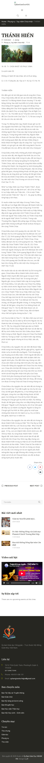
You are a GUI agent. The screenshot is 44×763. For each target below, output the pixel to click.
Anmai (17, 40)
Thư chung (6, 731)
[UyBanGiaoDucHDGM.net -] (22, 4)
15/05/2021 (7, 40)
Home (4, 21)
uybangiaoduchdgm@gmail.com (22, 678)
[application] (22, 573)
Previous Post (11, 486)
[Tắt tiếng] (37, 583)
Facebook (30, 467)
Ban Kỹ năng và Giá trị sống (12, 701)
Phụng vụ (11, 21)
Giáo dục (5, 734)
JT (27, 759)
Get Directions (10, 670)
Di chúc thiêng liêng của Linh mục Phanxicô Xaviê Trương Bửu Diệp (26, 532)
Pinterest (40, 467)
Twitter (35, 467)
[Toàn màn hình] (40, 583)
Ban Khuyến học (8, 705)
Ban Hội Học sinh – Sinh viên (13, 713)
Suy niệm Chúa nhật (25, 21)
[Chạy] (4, 583)
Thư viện (5, 742)
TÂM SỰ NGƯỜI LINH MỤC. (23, 519)
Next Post (34, 486)
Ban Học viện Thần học (11, 709)
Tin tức (4, 727)
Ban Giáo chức (7, 697)
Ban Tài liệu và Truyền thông (13, 693)
